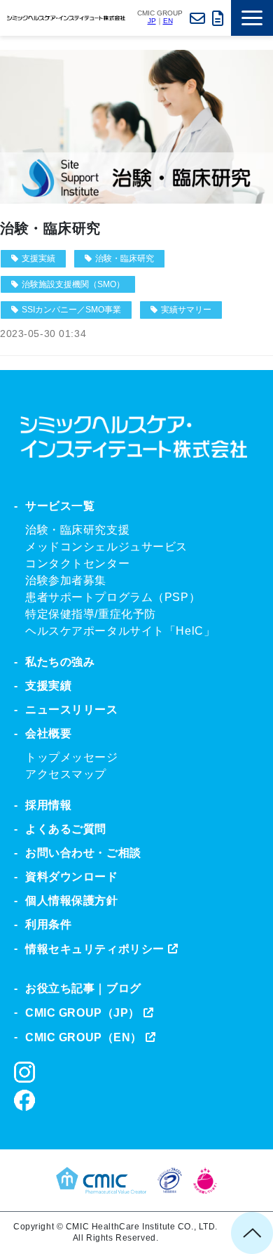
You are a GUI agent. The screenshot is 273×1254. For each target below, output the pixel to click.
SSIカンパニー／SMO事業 (71, 310)
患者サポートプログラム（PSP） (112, 597)
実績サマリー (186, 310)
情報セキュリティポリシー (94, 949)
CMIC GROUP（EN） (83, 1037)
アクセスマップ (65, 774)
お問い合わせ (197, 18)
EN (168, 21)
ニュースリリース (71, 709)
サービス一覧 (59, 506)
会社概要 (48, 733)
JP (152, 21)
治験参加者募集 (65, 580)
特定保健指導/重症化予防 (90, 614)
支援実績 (38, 258)
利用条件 (48, 924)
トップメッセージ (71, 757)
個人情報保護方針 (71, 900)
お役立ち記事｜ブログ (83, 988)
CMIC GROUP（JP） (82, 1013)
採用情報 (48, 805)
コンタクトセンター (77, 563)
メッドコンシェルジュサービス (106, 547)
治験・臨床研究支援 (77, 530)
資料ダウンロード (218, 18)
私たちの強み (59, 662)
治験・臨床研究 (50, 228)
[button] (252, 18)
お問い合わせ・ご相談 (83, 853)
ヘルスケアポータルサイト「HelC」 (120, 631)
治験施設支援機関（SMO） (73, 284)
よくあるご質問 (65, 829)
